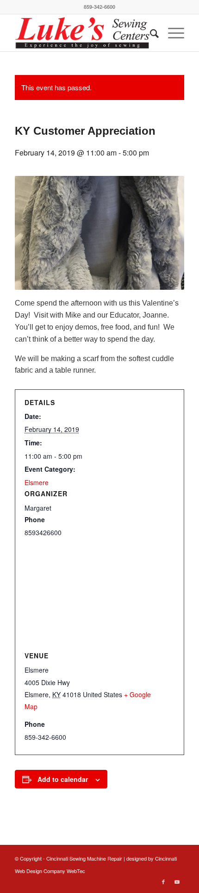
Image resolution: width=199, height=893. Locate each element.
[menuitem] (150, 32)
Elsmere (37, 482)
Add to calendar (62, 779)
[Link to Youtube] (177, 881)
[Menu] (171, 32)
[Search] (150, 32)
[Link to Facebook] (163, 881)
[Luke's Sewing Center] (82, 32)
